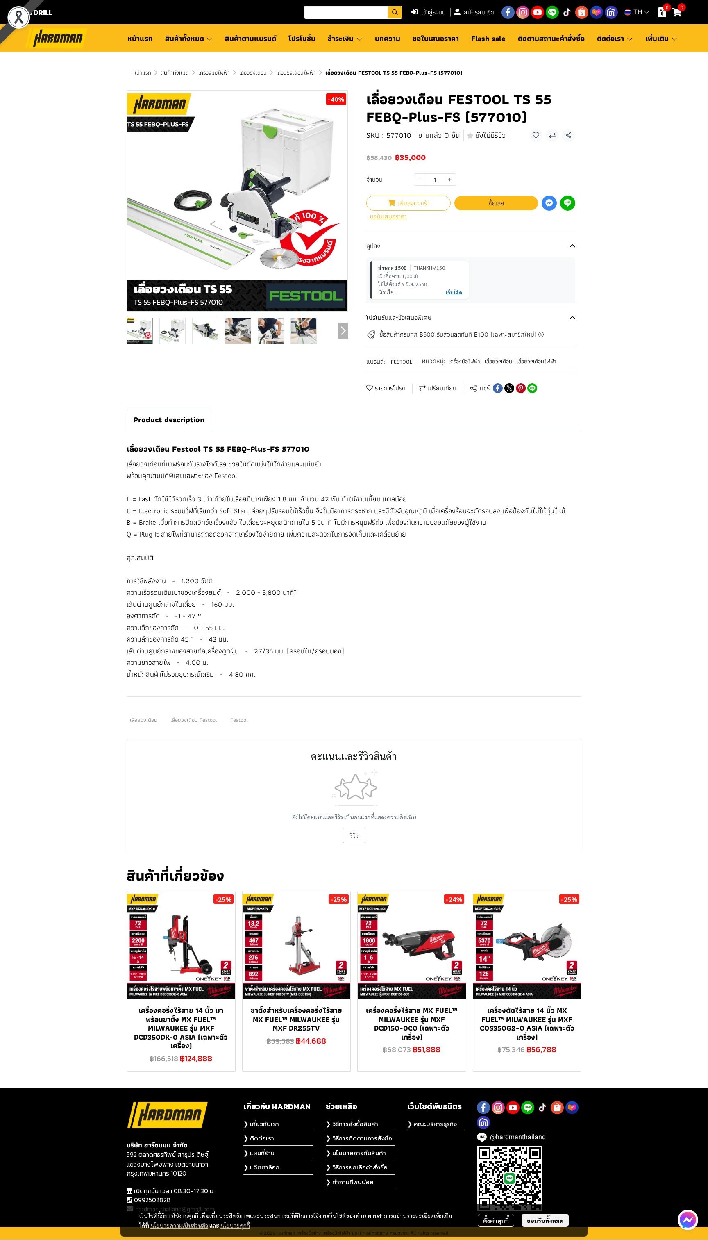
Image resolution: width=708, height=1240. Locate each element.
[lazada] (596, 12)
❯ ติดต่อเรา (258, 1138)
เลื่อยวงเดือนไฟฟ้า (296, 72)
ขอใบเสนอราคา (388, 216)
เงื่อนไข (386, 292)
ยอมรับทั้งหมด (545, 1220)
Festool (239, 719)
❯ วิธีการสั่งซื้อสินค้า (352, 1124)
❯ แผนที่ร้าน (259, 1153)
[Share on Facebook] (498, 388)
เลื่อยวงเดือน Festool (193, 719)
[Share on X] (509, 388)
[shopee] (581, 12)
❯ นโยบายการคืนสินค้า (356, 1153)
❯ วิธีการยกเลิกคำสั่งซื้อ (357, 1167)
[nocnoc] (611, 12)
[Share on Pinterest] (521, 388)
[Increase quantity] (450, 179)
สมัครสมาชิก (479, 12)
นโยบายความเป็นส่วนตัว (179, 1225)
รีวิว (354, 835)
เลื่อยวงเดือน (253, 72)
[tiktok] (567, 12)
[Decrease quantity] (420, 179)
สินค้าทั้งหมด (175, 72)
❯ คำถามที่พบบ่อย (350, 1182)
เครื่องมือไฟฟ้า (214, 72)
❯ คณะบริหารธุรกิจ (432, 1124)
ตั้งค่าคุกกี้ (496, 1220)
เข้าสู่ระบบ (433, 12)
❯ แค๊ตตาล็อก (261, 1167)
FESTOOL (401, 361)
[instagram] (522, 12)
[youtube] (537, 12)
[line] (552, 12)
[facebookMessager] (688, 1220)
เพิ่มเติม (658, 38)
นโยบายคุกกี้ (235, 1225)
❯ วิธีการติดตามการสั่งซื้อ (359, 1138)
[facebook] (508, 12)
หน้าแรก (142, 72)
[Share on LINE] (532, 388)
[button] (353, 12)
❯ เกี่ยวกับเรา (261, 1124)
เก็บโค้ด (454, 292)
